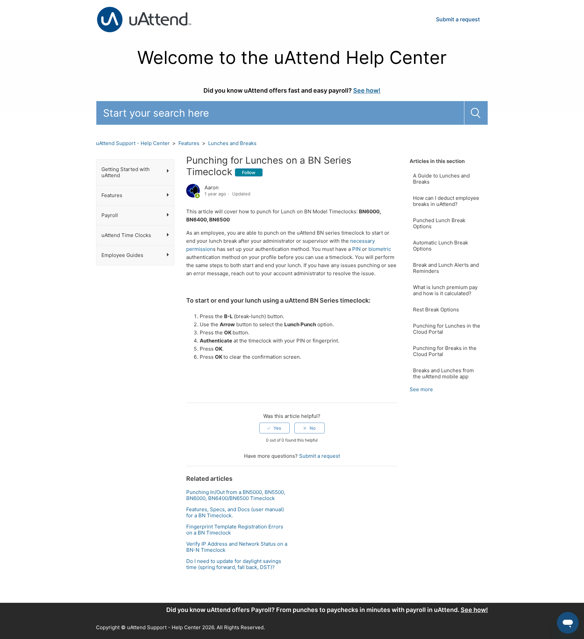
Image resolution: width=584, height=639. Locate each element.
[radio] (274, 428)
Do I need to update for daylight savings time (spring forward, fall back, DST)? (233, 564)
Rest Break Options (436, 309)
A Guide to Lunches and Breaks (441, 178)
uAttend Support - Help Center (133, 143)
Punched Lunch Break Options (439, 223)
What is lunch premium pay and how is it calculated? (445, 290)
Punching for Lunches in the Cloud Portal (446, 329)
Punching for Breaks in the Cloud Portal (445, 351)
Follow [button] (249, 172)
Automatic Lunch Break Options (440, 245)
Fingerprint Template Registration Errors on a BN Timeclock (234, 529)
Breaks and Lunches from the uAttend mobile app (443, 373)
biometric (379, 249)
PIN (356, 249)
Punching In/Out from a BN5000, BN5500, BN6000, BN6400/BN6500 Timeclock (235, 495)
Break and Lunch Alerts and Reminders (446, 268)
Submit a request (458, 19)
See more (421, 389)
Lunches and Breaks (232, 143)
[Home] (144, 19)
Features (188, 143)
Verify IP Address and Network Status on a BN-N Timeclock (236, 547)
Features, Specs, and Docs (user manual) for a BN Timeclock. (235, 512)
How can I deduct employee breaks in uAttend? (446, 201)
